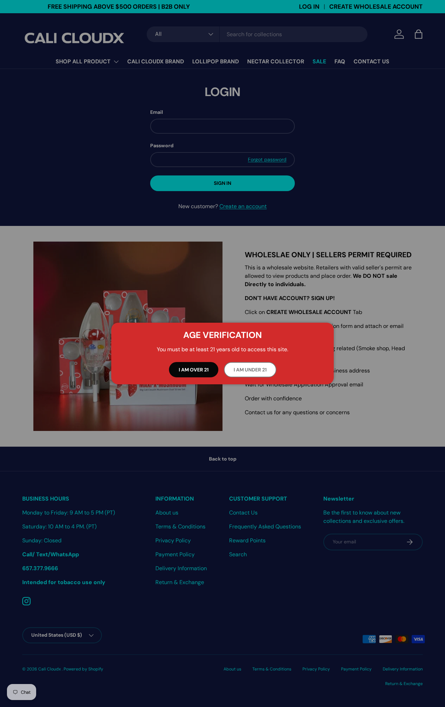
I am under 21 (250, 370)
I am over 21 (194, 370)
